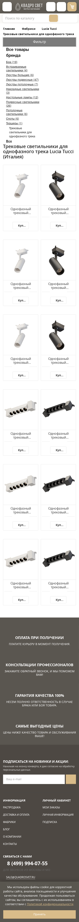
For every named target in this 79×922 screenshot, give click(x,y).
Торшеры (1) (14, 123)
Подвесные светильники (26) (22, 103)
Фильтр (39, 41)
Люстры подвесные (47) (22, 79)
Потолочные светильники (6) (17, 112)
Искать (53, 18)
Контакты (10, 844)
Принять (39, 914)
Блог (6, 829)
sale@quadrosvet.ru (20, 877)
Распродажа (11, 807)
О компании (12, 836)
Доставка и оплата (16, 815)
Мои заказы (51, 807)
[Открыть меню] (7, 6)
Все (9, 141)
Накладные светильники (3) (22, 90)
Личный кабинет (57, 800)
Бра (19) (11, 62)
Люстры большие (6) (20, 75)
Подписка (50, 822)
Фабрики (9, 822)
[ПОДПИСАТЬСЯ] (71, 779)
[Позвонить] (61, 6)
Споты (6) (12, 118)
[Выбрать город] (51, 6)
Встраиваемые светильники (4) (17, 68)
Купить (23, 225)
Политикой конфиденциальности (50, 904)
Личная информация (58, 815)
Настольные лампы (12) (22, 97)
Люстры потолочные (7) (22, 84)
